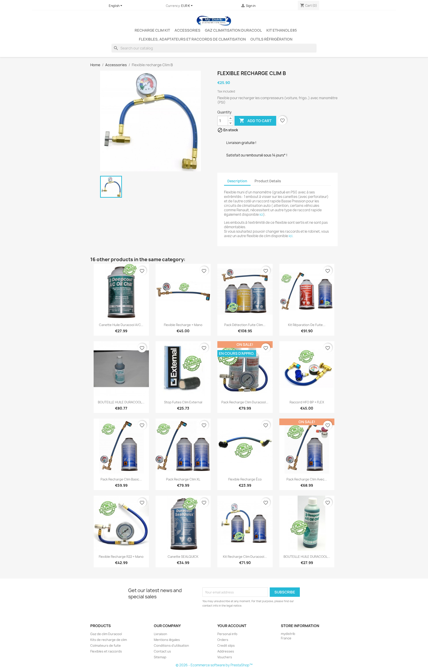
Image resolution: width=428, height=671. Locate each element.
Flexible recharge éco (245, 479)
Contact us (162, 651)
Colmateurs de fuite (105, 645)
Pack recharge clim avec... (306, 479)
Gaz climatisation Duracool (233, 30)
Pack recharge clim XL (183, 479)
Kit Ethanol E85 (281, 30)
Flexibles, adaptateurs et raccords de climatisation (192, 39)
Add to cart (255, 120)
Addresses (225, 651)
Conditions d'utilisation (171, 645)
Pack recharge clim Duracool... (244, 402)
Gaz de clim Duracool (106, 634)
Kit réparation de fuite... (306, 325)
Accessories (187, 30)
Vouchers (224, 657)
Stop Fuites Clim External (183, 402)
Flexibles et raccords (106, 651)
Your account (231, 625)
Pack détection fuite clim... (244, 325)
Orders (222, 640)
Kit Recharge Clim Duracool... (245, 556)
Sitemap (160, 657)
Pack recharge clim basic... (121, 479)
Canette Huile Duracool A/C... (121, 325)
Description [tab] (237, 181)
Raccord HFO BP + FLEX (307, 402)
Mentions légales (167, 640)
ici (261, 214)
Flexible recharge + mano (183, 325)
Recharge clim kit (152, 30)
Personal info (227, 634)
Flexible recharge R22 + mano (121, 556)
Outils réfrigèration (271, 39)
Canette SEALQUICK (183, 556)
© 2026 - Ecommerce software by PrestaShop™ (214, 665)
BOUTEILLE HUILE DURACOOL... (121, 402)
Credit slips (226, 645)
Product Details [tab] (268, 181)
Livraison (160, 634)
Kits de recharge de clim (108, 640)
